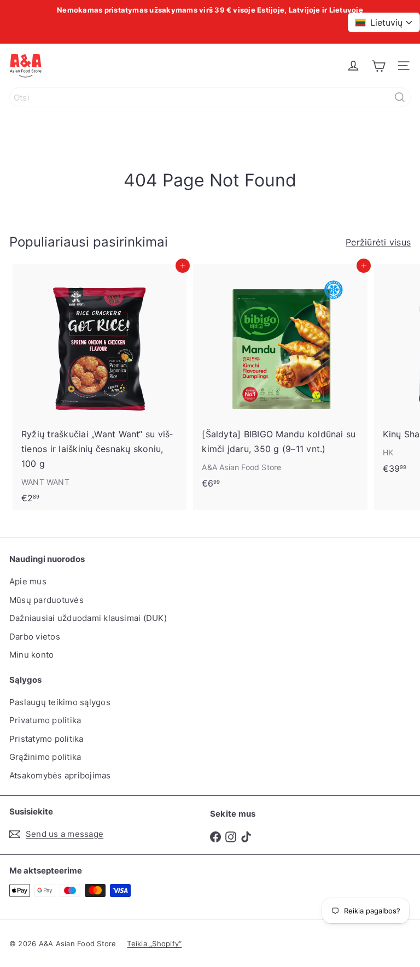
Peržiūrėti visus (378, 242)
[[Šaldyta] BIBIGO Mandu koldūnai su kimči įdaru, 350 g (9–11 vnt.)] (280, 379)
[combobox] (210, 97)
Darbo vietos (34, 636)
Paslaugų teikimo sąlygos (59, 702)
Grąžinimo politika (45, 757)
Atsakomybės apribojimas (60, 775)
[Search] (400, 97)
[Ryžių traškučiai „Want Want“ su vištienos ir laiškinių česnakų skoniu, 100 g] (99, 387)
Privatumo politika (45, 720)
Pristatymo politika (46, 739)
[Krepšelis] (378, 65)
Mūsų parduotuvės (46, 600)
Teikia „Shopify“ (154, 943)
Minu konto (31, 654)
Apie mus (27, 581)
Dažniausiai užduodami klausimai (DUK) (88, 618)
